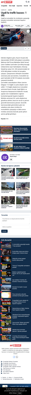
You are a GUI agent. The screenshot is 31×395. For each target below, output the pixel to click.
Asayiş (10, 10)
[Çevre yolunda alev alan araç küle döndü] (8, 186)
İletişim (4, 377)
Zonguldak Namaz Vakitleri (10, 365)
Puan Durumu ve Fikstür (9, 368)
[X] (17, 357)
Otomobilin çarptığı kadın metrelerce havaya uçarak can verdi (7, 178)
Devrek (26, 6)
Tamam (19, 393)
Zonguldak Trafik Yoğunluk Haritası (12, 366)
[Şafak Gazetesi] (6, 2)
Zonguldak (4, 6)
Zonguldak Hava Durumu (9, 363)
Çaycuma (19, 6)
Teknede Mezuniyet (7, 379)
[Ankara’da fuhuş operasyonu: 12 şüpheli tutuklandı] (8, 200)
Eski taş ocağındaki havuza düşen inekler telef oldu (22, 177)
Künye (10, 377)
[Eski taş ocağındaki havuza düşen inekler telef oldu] (23, 172)
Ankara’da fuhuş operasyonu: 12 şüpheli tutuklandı (6, 206)
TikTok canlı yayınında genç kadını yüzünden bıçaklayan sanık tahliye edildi (22, 192)
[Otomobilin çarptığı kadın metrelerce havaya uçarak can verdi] (8, 172)
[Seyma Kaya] (5, 157)
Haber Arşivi (6, 373)
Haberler (3, 10)
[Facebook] (14, 357)
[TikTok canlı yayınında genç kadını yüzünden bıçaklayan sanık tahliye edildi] (23, 186)
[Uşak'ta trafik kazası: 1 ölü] (15, 37)
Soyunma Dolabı (18, 377)
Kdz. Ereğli (12, 6)
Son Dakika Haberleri (8, 371)
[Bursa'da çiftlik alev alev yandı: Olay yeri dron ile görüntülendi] (23, 200)
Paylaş (4, 48)
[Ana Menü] (28, 2)
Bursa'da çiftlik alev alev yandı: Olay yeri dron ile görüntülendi (22, 206)
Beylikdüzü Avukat (19, 379)
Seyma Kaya (13, 156)
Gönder (4, 231)
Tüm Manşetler (7, 370)
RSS (5, 386)
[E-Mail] (11, 159)
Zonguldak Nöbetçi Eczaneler (10, 361)
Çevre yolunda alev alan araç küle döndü (7, 192)
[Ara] (26, 2)
